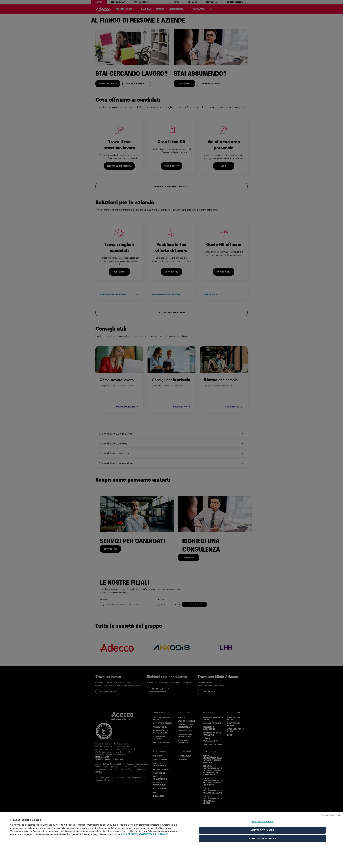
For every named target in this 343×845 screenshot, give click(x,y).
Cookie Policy (129, 834)
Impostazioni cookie (262, 822)
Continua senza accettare (330, 815)
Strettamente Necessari (262, 838)
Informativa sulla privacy (153, 834)
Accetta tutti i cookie (262, 830)
